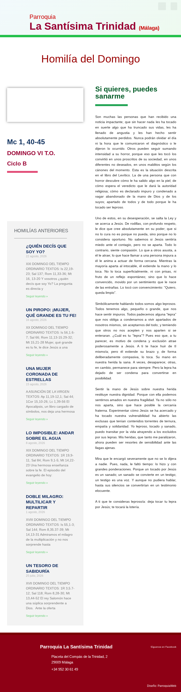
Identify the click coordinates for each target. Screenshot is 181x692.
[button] (174, 6)
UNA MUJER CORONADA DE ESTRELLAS (42, 374)
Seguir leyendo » (37, 296)
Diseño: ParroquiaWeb (161, 686)
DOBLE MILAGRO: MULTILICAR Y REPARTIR (44, 502)
